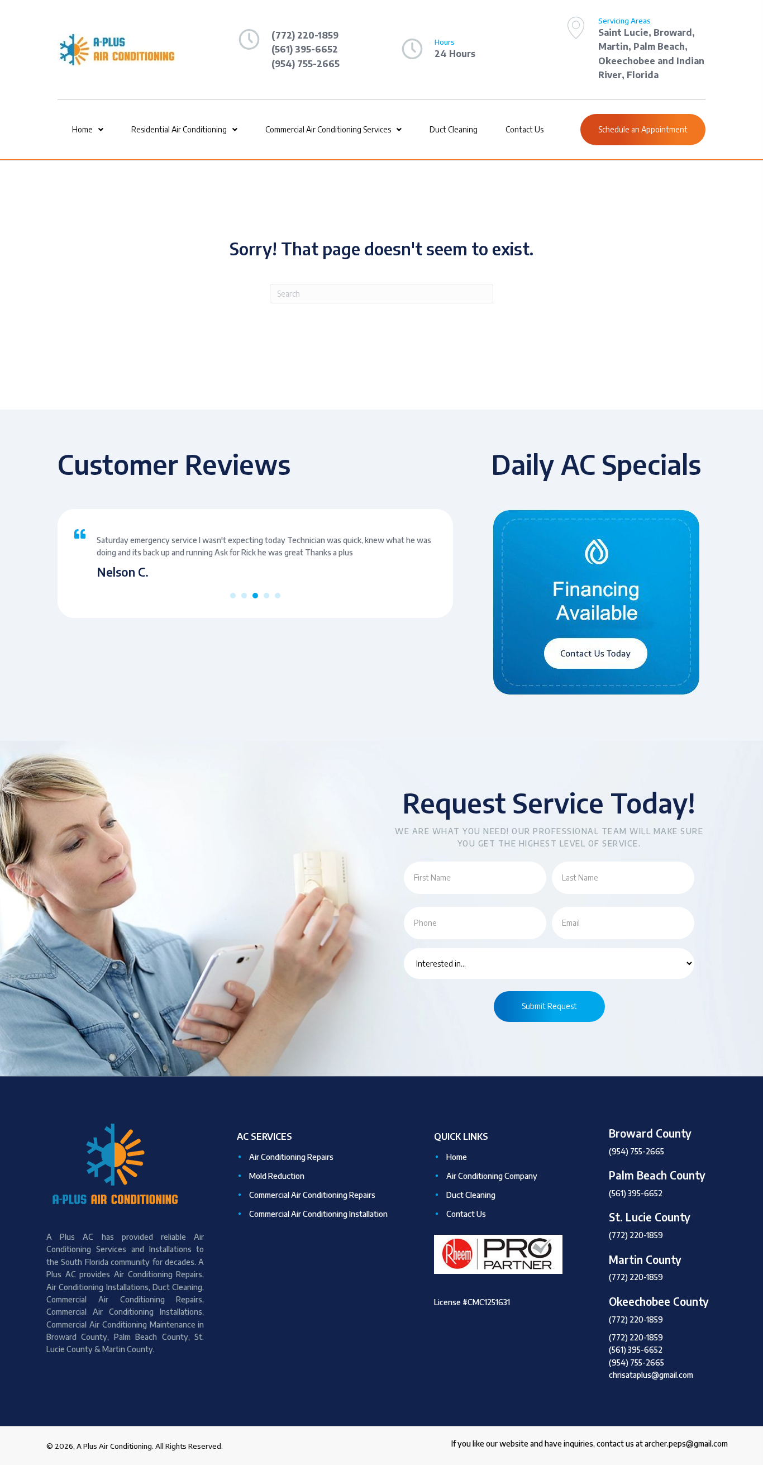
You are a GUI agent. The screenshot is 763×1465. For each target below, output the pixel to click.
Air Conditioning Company (491, 1176)
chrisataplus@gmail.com (651, 1375)
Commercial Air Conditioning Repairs (312, 1195)
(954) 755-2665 (636, 1151)
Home (456, 1157)
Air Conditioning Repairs (291, 1157)
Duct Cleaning (470, 1195)
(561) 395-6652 (635, 1193)
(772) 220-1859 (636, 1235)
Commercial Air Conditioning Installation (318, 1214)
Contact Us (466, 1214)
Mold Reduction (276, 1176)
